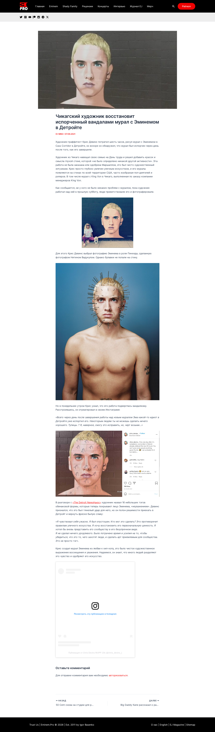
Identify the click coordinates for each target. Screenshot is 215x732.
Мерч (150, 6)
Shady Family (70, 6)
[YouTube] (30, 17)
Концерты (103, 6)
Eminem (53, 6)
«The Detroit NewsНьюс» (87, 502)
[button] (173, 6)
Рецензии (87, 6)
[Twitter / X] (47, 17)
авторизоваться (118, 675)
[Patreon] (34, 17)
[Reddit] (38, 17)
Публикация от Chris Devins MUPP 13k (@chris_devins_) (95, 653)
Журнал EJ (136, 6)
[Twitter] (21, 17)
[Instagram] (25, 17)
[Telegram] (43, 17)
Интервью (119, 6)
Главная (39, 6)
